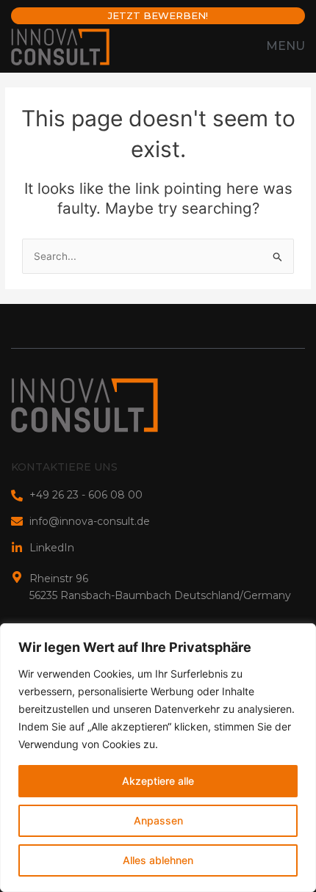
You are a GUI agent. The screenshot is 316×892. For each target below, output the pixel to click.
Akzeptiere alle (158, 781)
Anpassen (158, 820)
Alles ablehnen (158, 860)
